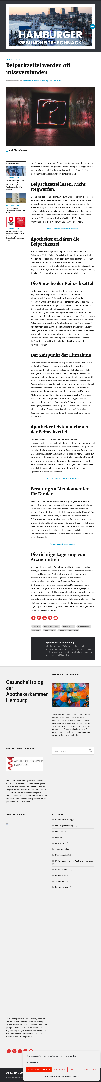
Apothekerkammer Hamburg (35, 80)
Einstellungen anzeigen (82, 1069)
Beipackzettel (84, 626)
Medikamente (49, 630)
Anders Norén (22, 1077)
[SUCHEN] (90, 751)
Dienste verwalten (33, 1062)
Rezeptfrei (59, 875)
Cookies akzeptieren (38, 1069)
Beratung (36, 630)
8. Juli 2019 (56, 80)
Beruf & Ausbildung (63, 819)
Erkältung (59, 837)
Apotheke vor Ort (52, 626)
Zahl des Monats (62, 887)
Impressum (75, 1076)
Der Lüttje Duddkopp (64, 825)
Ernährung (59, 843)
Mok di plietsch (14, 59)
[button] (33, 618)
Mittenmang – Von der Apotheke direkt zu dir (74, 861)
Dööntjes (59, 831)
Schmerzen (59, 881)
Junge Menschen (62, 849)
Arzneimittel (68, 626)
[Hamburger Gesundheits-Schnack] (50, 26)
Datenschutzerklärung (63, 1076)
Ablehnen (59, 1069)
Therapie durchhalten (68, 630)
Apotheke (36, 626)
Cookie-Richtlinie (49, 1076)
